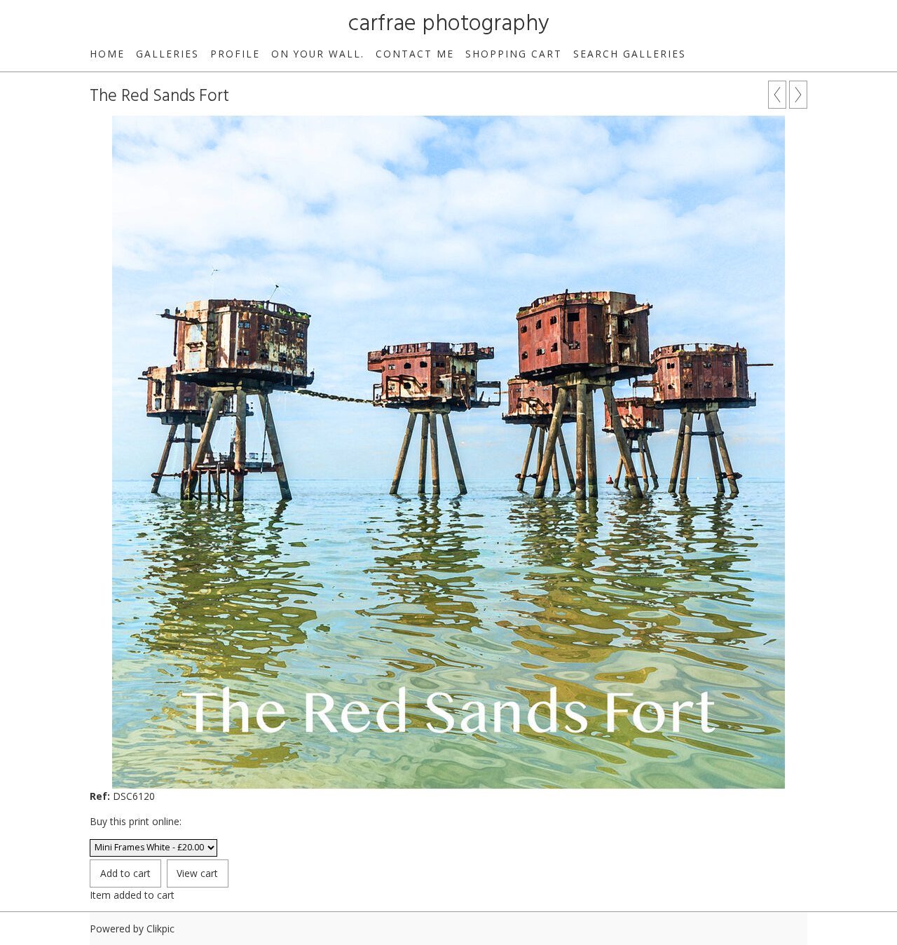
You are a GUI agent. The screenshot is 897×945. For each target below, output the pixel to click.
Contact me (415, 53)
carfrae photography (448, 24)
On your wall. (317, 53)
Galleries (167, 53)
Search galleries (629, 53)
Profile (235, 53)
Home (107, 53)
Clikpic (160, 928)
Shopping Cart (513, 53)
